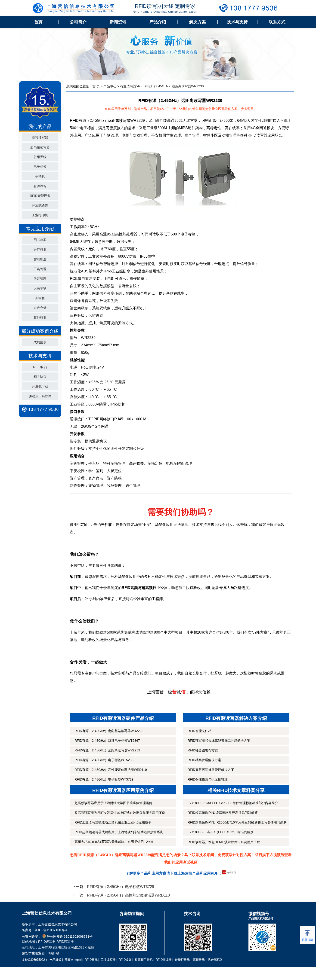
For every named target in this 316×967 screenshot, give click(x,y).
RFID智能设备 (40, 196)
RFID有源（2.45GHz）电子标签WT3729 (103, 779)
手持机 (40, 176)
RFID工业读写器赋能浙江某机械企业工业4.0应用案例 (113, 822)
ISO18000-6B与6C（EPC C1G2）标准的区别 (221, 832)
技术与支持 (237, 22)
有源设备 (40, 186)
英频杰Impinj (73, 959)
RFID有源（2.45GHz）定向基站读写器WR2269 (108, 731)
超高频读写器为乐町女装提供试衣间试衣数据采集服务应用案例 (119, 812)
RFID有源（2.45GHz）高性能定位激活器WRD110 (110, 770)
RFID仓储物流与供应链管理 (208, 779)
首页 (38, 22)
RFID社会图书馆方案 (203, 750)
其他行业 (40, 317)
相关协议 (40, 376)
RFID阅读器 (164, 959)
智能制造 (40, 259)
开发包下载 (40, 386)
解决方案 (197, 22)
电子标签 (40, 166)
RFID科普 (40, 367)
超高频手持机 (144, 959)
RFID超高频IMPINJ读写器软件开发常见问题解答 (223, 812)
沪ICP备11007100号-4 (51, 930)
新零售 (40, 298)
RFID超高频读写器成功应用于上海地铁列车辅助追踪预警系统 (118, 832)
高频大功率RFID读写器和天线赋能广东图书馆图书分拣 (113, 842)
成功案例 (40, 342)
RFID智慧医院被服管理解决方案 (211, 770)
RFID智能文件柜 (199, 731)
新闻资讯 (118, 22)
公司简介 (78, 22)
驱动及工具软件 (40, 396)
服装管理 (40, 279)
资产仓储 (40, 308)
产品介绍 (157, 22)
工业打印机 (40, 215)
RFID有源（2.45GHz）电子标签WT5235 (103, 760)
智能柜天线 (182, 959)
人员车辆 (40, 288)
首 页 (96, 86)
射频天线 (40, 157)
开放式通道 (40, 205)
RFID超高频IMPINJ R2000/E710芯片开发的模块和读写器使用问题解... (238, 822)
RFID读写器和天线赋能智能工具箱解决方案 (219, 740)
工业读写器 (108, 959)
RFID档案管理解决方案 (204, 760)
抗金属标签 (215, 959)
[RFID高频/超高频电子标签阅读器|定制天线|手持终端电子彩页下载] (229, 873)
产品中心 (109, 86)
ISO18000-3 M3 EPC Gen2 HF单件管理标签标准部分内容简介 (233, 803)
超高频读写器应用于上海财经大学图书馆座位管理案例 (113, 803)
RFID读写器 (47, 941)
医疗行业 (40, 249)
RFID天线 (91, 959)
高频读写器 (40, 137)
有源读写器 (128, 86)
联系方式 (277, 22)
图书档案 (40, 240)
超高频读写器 (40, 147)
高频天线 (199, 959)
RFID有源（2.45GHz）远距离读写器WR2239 (107, 750)
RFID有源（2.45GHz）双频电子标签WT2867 (107, 740)
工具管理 (40, 269)
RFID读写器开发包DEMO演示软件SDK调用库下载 (224, 842)
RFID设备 (125, 959)
